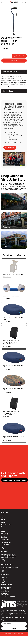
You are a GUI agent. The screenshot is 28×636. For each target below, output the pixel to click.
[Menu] (2, 2)
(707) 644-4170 (9, 557)
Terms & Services (6, 542)
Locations (4, 577)
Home (3, 515)
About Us (4, 520)
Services (3, 522)
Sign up (14, 628)
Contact (3, 527)
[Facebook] (2, 534)
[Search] (5, 2)
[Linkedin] (8, 534)
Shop (2, 517)
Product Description (10, 72)
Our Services (9, 147)
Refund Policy (5, 544)
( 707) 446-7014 (11, 554)
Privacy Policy (5, 540)
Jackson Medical (11, 633)
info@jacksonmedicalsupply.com (14, 480)
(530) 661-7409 (11, 556)
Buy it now (14, 60)
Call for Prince (7, 277)
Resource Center (6, 524)
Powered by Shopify (19, 633)
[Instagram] (5, 534)
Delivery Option (8, 91)
